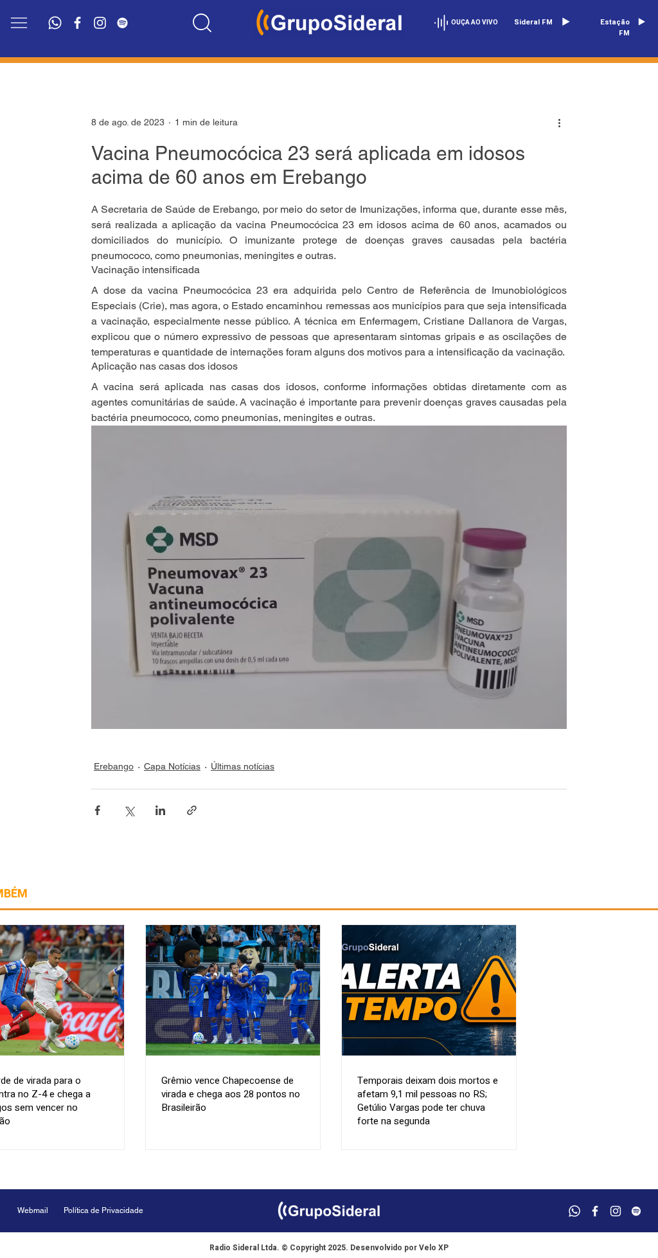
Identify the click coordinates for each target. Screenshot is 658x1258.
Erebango (114, 766)
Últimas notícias (242, 766)
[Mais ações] (559, 122)
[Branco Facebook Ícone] (77, 23)
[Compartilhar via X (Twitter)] (129, 810)
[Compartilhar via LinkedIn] (160, 810)
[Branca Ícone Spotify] (122, 23)
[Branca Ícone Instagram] (100, 23)
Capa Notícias (172, 766)
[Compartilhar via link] (192, 810)
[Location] (201, 22)
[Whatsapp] (55, 23)
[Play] (565, 22)
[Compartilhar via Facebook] (97, 810)
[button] (18, 22)
